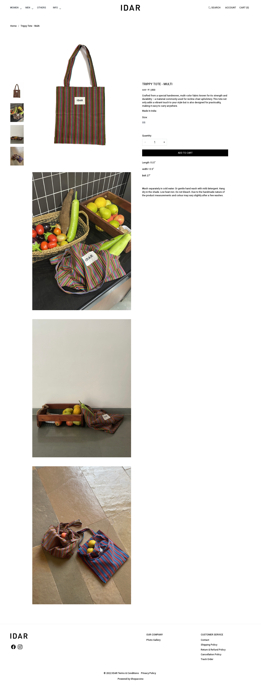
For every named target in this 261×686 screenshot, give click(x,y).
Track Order (207, 659)
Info (55, 7)
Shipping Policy (209, 644)
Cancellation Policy (211, 654)
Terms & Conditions (128, 673)
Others (41, 7)
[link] (214, 7)
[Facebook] (13, 648)
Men (27, 7)
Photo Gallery (153, 640)
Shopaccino (137, 679)
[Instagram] (20, 648)
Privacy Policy (148, 673)
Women (14, 7)
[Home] (130, 8)
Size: (145, 117)
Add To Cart (185, 153)
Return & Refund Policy (213, 649)
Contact (205, 640)
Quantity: (147, 135)
